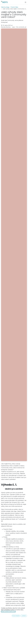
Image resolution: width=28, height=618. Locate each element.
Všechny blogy (5, 7)
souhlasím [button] (24, 615)
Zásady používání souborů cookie (8, 611)
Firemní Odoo (14, 7)
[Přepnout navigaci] (25, 2)
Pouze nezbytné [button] (15, 615)
